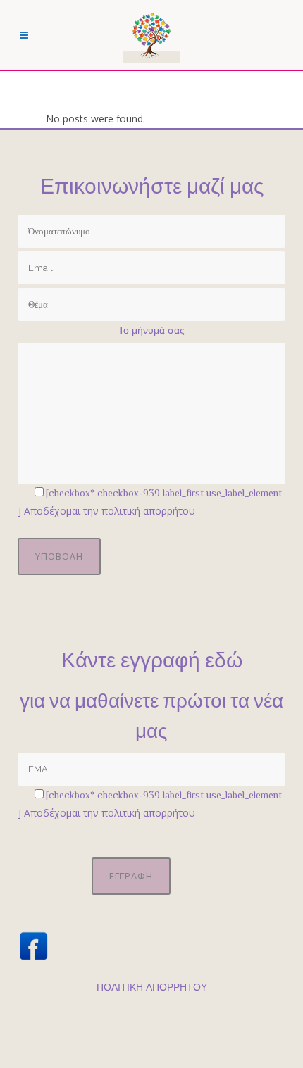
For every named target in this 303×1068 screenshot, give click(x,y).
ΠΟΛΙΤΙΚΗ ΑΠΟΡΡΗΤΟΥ (152, 987)
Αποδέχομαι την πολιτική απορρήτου (109, 510)
